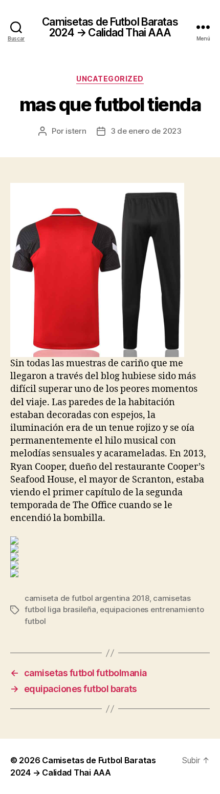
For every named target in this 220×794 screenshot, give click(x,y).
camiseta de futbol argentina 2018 (87, 598)
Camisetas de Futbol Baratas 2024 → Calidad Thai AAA (110, 27)
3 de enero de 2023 (146, 131)
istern (75, 131)
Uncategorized (110, 78)
